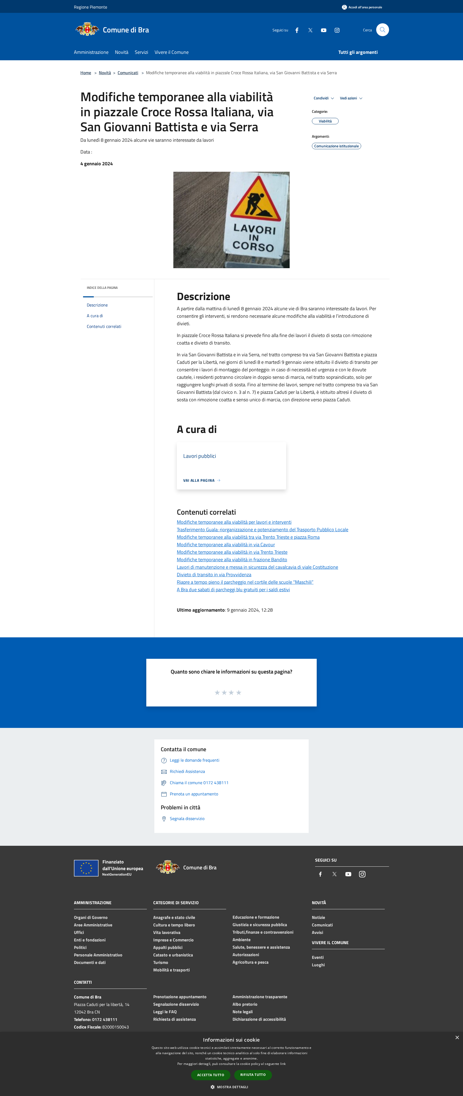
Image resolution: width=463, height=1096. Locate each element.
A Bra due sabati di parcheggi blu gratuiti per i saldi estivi (233, 589)
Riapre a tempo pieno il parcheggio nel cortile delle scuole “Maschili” (245, 582)
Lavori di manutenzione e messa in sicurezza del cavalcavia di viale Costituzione (257, 567)
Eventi (318, 957)
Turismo (160, 962)
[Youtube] (321, 29)
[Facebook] (294, 29)
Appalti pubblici (167, 947)
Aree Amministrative (93, 925)
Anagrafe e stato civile (174, 917)
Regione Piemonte (90, 7)
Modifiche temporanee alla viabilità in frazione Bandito (232, 559)
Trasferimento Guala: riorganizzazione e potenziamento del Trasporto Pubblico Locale (262, 529)
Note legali (243, 1011)
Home (85, 72)
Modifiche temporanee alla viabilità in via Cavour (226, 544)
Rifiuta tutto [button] (253, 1074)
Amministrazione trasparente (260, 996)
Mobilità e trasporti (171, 970)
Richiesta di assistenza (174, 1019)
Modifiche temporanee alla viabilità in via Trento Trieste (232, 552)
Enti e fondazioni (90, 940)
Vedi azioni (349, 98)
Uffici (79, 932)
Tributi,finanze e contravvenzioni (263, 932)
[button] (231, 1087)
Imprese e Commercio (173, 940)
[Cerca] (382, 29)
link (283, 1063)
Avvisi (317, 932)
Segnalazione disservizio (176, 1004)
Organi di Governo (91, 917)
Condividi (321, 98)
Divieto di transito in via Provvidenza (214, 574)
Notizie (318, 917)
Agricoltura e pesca (250, 962)
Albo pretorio (245, 1004)
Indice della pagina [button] (102, 287)
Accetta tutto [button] (210, 1075)
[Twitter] (308, 29)
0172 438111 (104, 1019)
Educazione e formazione (256, 917)
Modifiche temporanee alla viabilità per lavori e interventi (234, 522)
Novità (105, 72)
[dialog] (231, 1064)
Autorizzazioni (246, 954)
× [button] (457, 1038)
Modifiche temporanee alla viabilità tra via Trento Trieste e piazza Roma (248, 537)
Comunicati (128, 72)
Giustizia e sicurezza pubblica (260, 924)
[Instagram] (335, 29)
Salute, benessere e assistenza (261, 947)
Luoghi (318, 965)
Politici (80, 947)
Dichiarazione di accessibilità (259, 1019)
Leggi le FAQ (165, 1011)
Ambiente (242, 939)
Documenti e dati (90, 962)
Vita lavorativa (166, 932)
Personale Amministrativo (98, 955)
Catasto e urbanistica (173, 955)
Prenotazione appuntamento (180, 996)
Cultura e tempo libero (174, 925)
